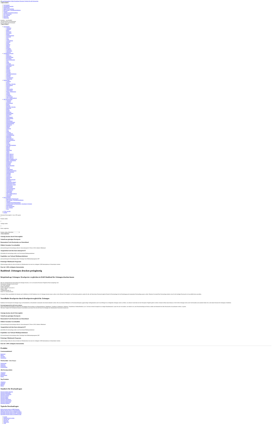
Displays (8, 86)
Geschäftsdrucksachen (8, 6)
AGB (4, 423)
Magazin (8, 146)
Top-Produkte (6, 5)
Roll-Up (8, 166)
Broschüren (8, 33)
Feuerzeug (3, 364)
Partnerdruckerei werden (8, 418)
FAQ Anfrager (6, 15)
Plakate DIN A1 (9, 155)
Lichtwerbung (9, 90)
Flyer (7, 38)
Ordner (7, 151)
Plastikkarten (9, 161)
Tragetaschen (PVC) (10, 183)
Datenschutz (6, 17)
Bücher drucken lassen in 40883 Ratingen (10, 409)
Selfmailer (8, 75)
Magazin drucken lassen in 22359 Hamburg (10, 410)
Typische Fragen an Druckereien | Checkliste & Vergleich (19, 203)
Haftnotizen (8, 66)
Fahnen (8, 87)
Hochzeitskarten (9, 138)
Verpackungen (9, 96)
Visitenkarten (9, 50)
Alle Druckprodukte (7, 99)
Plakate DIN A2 (9, 156)
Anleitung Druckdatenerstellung (10, 12)
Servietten (8, 174)
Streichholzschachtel (10, 179)
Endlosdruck (9, 124)
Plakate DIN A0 (9, 154)
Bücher (7, 34)
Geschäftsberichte (10, 65)
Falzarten (5, 11)
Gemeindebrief (9, 40)
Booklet (8, 110)
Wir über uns (6, 419)
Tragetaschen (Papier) (11, 182)
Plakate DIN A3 (9, 158)
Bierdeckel (8, 108)
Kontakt (5, 416)
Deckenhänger (9, 85)
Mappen (8, 45)
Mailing (8, 68)
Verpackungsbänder (10, 188)
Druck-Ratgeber (7, 197)
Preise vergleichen (5, 233)
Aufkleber (8, 29)
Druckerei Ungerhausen (6, 394)
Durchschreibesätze (10, 59)
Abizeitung (8, 28)
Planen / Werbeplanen (11, 91)
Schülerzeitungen (10, 172)
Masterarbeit (9, 150)
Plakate (7, 47)
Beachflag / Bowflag (11, 84)
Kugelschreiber (4, 367)
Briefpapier (8, 31)
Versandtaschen (9, 77)
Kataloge (8, 44)
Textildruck (8, 49)
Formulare (8, 63)
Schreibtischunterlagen (11, 73)
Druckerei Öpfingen (5, 403)
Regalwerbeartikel (10, 165)
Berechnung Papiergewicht (12, 198)
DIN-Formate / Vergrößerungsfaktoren (12, 10)
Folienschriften (9, 89)
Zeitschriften (9, 195)
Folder (7, 39)
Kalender (8, 42)
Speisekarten (9, 177)
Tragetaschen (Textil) (11, 184)
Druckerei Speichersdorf (6, 400)
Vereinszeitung (9, 186)
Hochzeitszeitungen (10, 140)
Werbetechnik (6, 7)
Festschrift (8, 36)
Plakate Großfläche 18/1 (11, 159)
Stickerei (8, 94)
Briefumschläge (9, 57)
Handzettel (8, 136)
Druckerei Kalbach (5, 395)
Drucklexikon (9, 205)
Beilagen (8, 105)
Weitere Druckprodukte (8, 8)
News (7, 209)
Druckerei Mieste (4, 398)
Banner (7, 82)
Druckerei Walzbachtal (6, 402)
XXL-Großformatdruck (11, 98)
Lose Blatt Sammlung (11, 145)
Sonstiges (8, 76)
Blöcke (7, 30)
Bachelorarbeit (9, 103)
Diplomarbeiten (9, 118)
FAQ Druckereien (7, 14)
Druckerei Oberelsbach (6, 399)
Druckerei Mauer (4, 397)
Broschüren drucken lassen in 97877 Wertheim (11, 413)
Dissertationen (9, 121)
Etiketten (8, 126)
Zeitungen (8, 52)
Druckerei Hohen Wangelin (7, 391)
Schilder (8, 93)
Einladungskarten (10, 35)
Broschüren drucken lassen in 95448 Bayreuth (11, 414)
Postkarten (8, 163)
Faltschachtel (3, 363)
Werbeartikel (9, 192)
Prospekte (8, 48)
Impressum (5, 16)
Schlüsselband (9, 169)
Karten (7, 43)
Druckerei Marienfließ (5, 393)
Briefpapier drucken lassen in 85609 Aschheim (11, 411)
